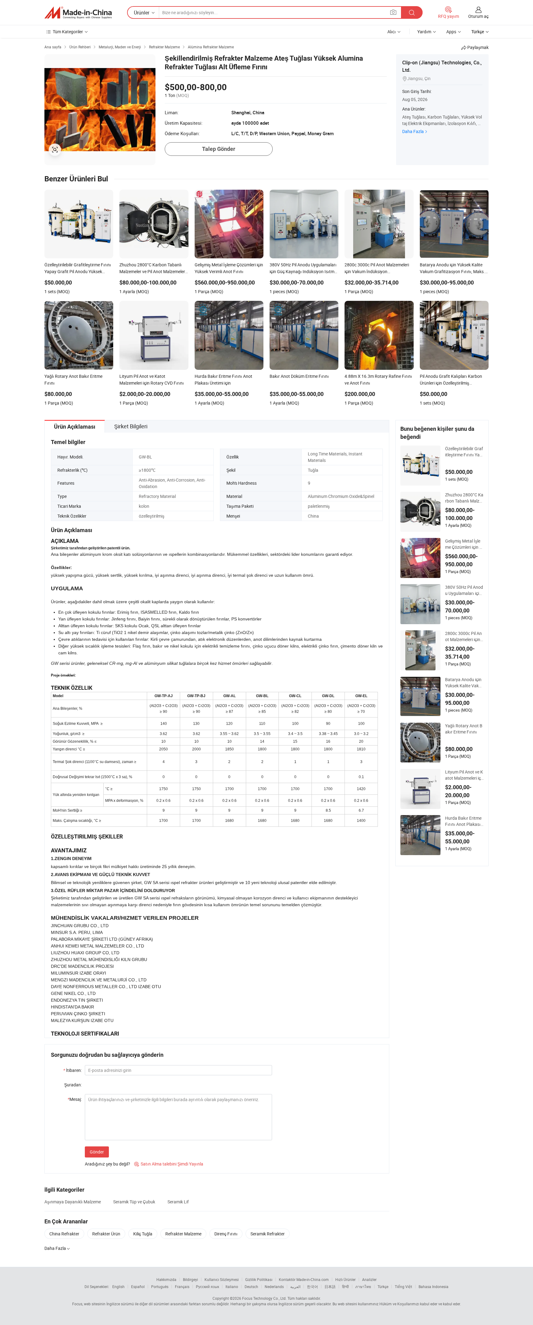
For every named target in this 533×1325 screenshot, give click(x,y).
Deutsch (251, 1286)
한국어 (312, 1286)
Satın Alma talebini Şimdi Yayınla (168, 1164)
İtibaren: (72, 1070)
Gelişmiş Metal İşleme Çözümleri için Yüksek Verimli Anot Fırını (464, 544)
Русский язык (207, 1286)
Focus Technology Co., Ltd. (264, 1298)
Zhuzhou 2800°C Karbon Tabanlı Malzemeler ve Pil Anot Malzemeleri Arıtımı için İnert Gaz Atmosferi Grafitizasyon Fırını (464, 498)
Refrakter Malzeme (183, 1234)
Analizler (369, 1279)
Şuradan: (73, 1085)
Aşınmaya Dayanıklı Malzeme (72, 1202)
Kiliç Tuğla (142, 1234)
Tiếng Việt (403, 1286)
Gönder (97, 1152)
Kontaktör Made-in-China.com (304, 1279)
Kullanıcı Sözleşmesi (222, 1279)
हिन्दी (345, 1286)
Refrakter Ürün (106, 1234)
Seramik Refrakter (267, 1234)
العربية (295, 1286)
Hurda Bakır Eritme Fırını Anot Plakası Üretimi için (463, 821)
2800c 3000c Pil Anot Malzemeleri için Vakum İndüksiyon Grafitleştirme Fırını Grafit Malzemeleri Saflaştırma (464, 636)
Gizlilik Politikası (258, 1279)
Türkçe (383, 1286)
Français (182, 1286)
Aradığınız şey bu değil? (107, 1164)
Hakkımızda (166, 1279)
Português (159, 1286)
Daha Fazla (413, 131)
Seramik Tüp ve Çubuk (134, 1202)
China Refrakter (64, 1234)
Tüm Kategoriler (68, 31)
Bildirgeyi (190, 1279)
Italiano (231, 1286)
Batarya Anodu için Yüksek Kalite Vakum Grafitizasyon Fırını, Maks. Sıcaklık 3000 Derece (464, 683)
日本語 (330, 1286)
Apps (451, 31)
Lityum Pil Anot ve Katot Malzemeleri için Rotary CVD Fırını (464, 775)
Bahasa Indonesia (433, 1286)
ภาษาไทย (363, 1286)
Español (138, 1286)
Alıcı (391, 31)
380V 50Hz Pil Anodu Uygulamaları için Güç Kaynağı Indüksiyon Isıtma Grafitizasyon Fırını (464, 590)
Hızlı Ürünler (345, 1279)
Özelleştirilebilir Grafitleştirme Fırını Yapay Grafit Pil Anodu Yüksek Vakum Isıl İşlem (464, 452)
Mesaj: (75, 1099)
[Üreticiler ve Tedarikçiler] (78, 12)
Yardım (424, 31)
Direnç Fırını (226, 1234)
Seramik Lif (178, 1202)
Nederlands (274, 1286)
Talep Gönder (218, 149)
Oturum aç (478, 16)
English (118, 1286)
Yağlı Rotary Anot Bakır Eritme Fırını (463, 729)
